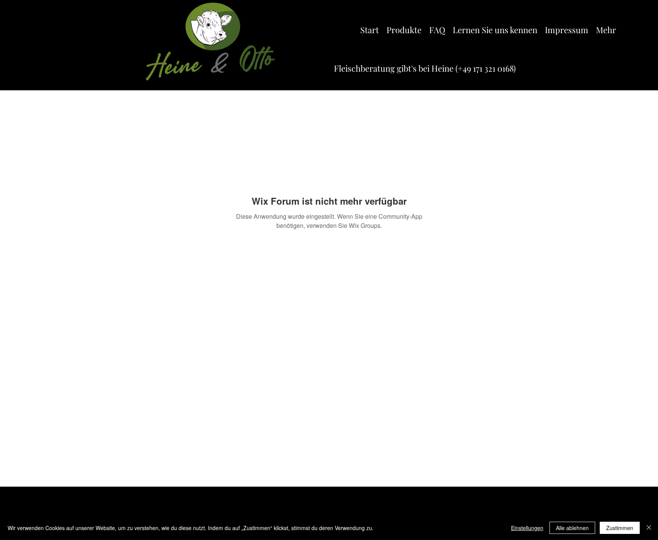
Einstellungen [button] (527, 528)
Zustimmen (619, 528)
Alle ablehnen (572, 528)
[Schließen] (648, 528)
